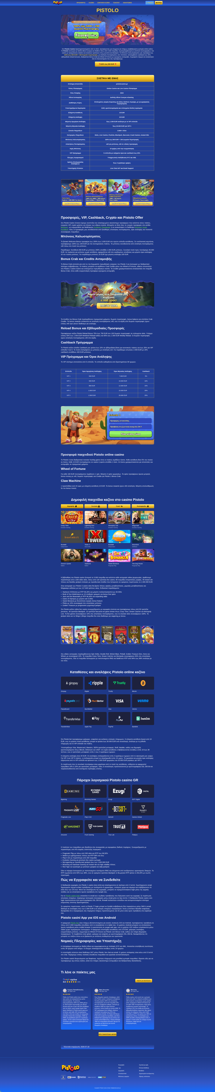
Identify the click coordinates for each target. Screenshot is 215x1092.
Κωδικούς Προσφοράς (102, 227)
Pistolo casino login (73, 896)
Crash (118, 506)
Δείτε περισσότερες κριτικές (107, 1034)
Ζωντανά (94, 506)
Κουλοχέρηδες (141, 506)
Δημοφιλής (70, 506)
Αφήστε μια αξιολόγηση (144, 980)
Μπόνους (64, 227)
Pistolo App (75, 923)
